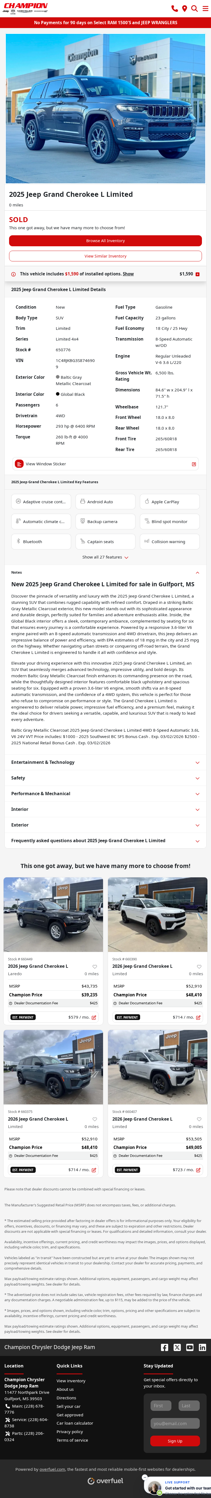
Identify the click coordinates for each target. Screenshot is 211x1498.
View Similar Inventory (105, 256)
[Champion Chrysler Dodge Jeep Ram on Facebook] (162, 1347)
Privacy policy (70, 1431)
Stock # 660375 (20, 1111)
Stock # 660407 (124, 1111)
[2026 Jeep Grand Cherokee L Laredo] (53, 914)
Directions (66, 1397)
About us (65, 1389)
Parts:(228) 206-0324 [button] (24, 1436)
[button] (174, 8)
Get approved (70, 1414)
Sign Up (175, 1441)
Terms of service (72, 1440)
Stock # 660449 (20, 959)
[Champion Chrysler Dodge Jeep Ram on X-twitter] (175, 1347)
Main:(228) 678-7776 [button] (24, 1409)
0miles (92, 973)
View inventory (71, 1380)
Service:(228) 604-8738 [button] (26, 1422)
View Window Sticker (46, 463)
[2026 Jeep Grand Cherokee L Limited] (157, 914)
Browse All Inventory (105, 240)
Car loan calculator (75, 1423)
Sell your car (68, 1406)
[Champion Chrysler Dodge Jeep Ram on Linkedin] (200, 1347)
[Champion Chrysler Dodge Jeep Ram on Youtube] (187, 1347)
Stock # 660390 (124, 959)
